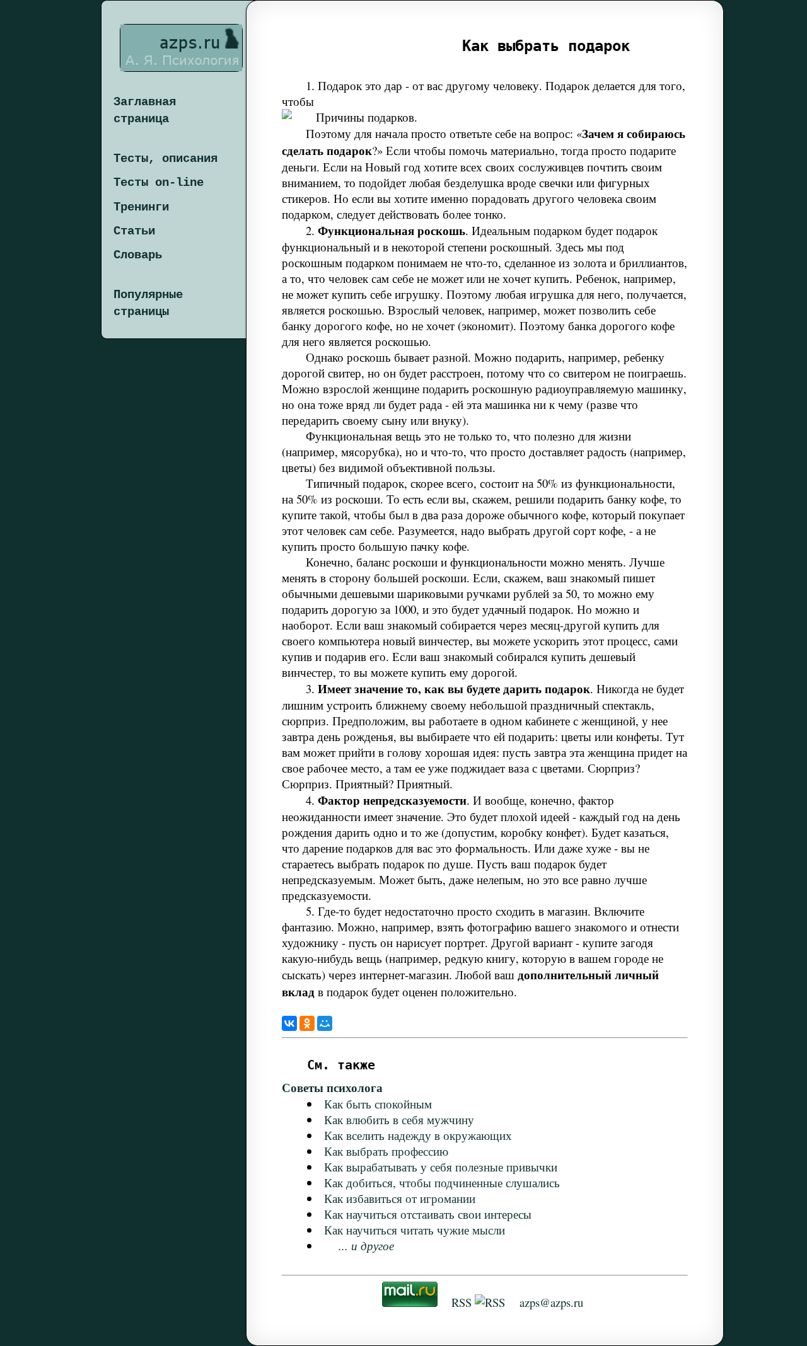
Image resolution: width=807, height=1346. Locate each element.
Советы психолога (332, 1087)
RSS (461, 1302)
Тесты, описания (165, 159)
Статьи (134, 231)
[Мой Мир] (324, 1023)
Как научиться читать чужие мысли (414, 1230)
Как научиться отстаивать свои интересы (427, 1214)
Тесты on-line (158, 183)
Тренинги (141, 207)
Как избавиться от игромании (399, 1198)
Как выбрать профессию (386, 1151)
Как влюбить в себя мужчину (399, 1119)
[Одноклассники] (307, 1023)
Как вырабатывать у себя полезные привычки (440, 1167)
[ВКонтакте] (289, 1023)
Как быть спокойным (378, 1104)
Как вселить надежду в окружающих (418, 1135)
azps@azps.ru (551, 1302)
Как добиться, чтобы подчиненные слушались (442, 1182)
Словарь (137, 255)
